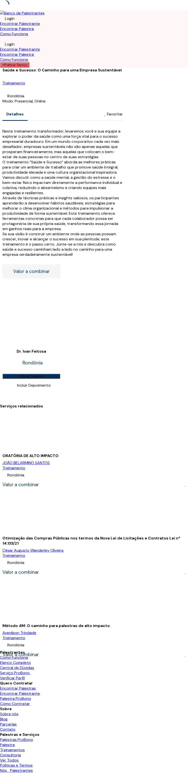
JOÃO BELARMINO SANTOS (26, 462)
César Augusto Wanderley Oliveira (32, 550)
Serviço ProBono (15, 672)
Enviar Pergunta (31, 376)
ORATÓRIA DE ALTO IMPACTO (30, 455)
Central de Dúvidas (17, 667)
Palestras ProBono (16, 739)
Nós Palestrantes (16, 770)
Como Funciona (14, 33)
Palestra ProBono (15, 698)
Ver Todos (9, 760)
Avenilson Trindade (19, 632)
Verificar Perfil (12, 678)
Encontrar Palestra (17, 28)
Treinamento (13, 83)
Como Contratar (15, 703)
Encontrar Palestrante (20, 23)
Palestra (7, 744)
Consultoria (10, 755)
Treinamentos (12, 749)
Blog (4, 719)
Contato (7, 729)
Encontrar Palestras (18, 688)
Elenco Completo (15, 662)
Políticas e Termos (16, 765)
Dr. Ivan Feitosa (31, 351)
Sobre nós (9, 714)
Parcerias (8, 724)
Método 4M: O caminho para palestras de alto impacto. (56, 625)
